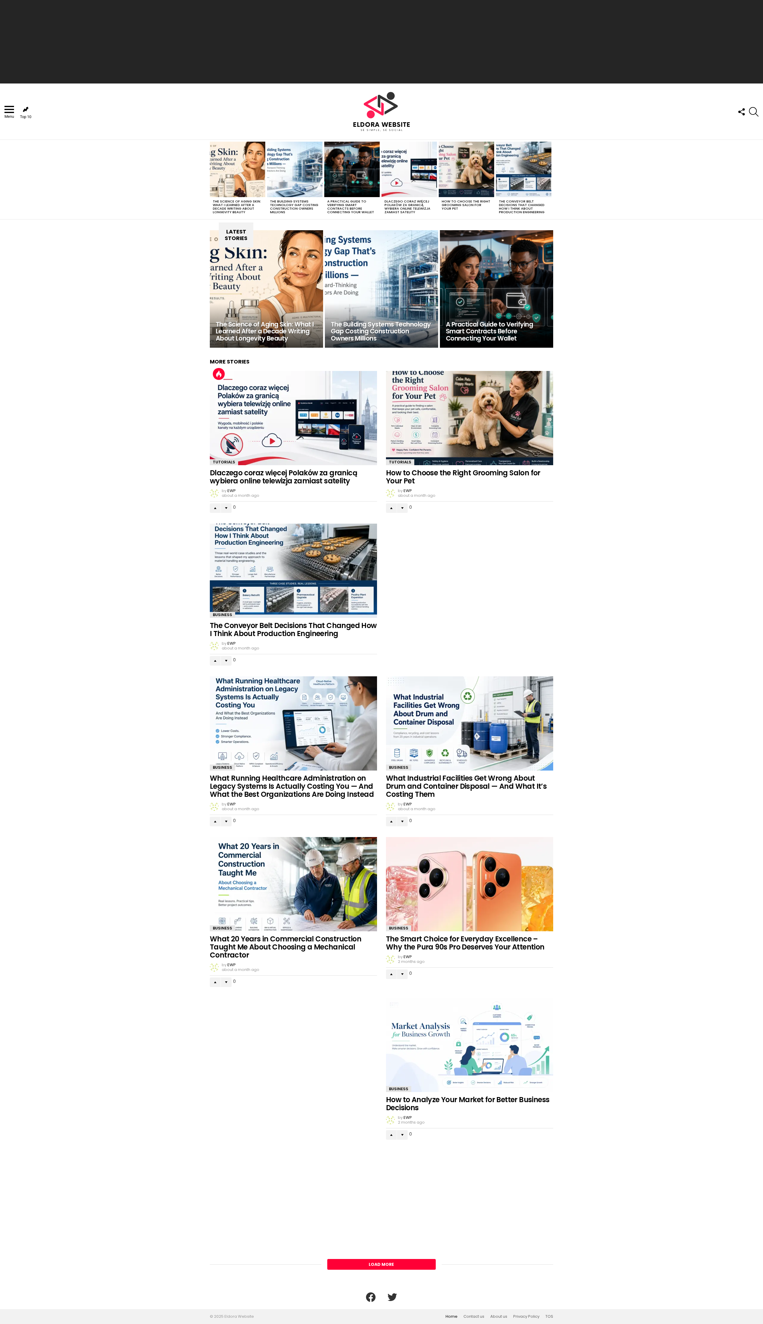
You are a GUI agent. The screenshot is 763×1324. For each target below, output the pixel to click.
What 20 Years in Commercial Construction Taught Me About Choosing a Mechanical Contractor (285, 947)
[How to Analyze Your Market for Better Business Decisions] (469, 1045)
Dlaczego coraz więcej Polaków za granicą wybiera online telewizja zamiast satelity (407, 206)
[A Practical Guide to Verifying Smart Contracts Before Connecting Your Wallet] (352, 169)
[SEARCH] (754, 111)
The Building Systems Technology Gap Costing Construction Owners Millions (294, 206)
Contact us (473, 1316)
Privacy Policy (526, 1316)
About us (498, 1316)
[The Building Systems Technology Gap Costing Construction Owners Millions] (294, 169)
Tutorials (224, 462)
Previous (213, 179)
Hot (219, 374)
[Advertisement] (381, 41)
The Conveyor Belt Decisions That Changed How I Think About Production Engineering (522, 206)
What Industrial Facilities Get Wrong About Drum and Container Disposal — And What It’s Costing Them (466, 786)
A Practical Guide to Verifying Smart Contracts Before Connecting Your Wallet (350, 206)
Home (452, 1316)
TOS (549, 1316)
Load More (381, 1264)
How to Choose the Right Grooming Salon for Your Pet (466, 205)
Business (222, 615)
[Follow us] (741, 111)
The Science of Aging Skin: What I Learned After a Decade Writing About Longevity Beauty (237, 206)
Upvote (215, 508)
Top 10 (25, 117)
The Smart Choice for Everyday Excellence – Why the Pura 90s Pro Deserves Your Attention (465, 943)
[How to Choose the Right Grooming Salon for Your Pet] (466, 169)
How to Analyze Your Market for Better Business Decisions (467, 1104)
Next (550, 179)
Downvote (226, 508)
